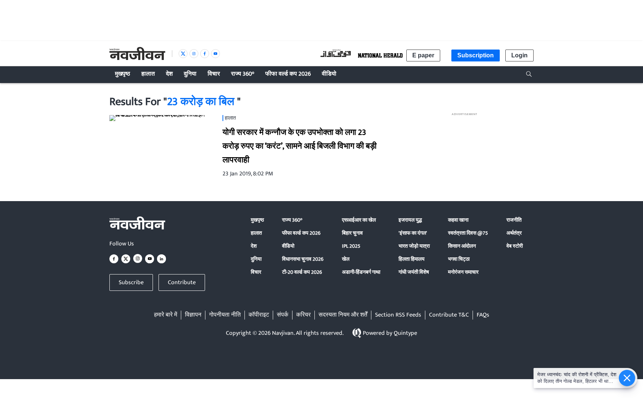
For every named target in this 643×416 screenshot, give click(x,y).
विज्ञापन (193, 315)
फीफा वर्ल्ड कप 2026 (301, 233)
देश (254, 246)
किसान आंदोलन (462, 246)
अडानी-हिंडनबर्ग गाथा (361, 272)
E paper (423, 55)
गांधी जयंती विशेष (414, 272)
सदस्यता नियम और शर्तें (343, 315)
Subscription (475, 55)
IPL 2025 (351, 246)
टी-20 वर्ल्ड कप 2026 (302, 272)
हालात (256, 233)
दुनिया (256, 259)
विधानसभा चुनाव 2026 (302, 259)
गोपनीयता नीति (225, 315)
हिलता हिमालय (412, 259)
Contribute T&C (449, 315)
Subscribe (131, 282)
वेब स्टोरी (514, 246)
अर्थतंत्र (514, 233)
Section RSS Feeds (398, 315)
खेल (345, 259)
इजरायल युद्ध (410, 220)
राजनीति (514, 220)
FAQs (483, 315)
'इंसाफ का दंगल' (413, 233)
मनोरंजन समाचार (463, 272)
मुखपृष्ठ (257, 220)
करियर (303, 315)
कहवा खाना (458, 220)
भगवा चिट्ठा (459, 259)
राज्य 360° (292, 220)
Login (519, 55)
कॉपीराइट (259, 315)
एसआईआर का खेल (359, 220)
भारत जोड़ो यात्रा (414, 246)
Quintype (405, 333)
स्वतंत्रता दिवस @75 (468, 233)
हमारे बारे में (165, 315)
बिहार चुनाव (352, 233)
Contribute (182, 282)
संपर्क (282, 315)
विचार (256, 272)
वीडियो (288, 246)
